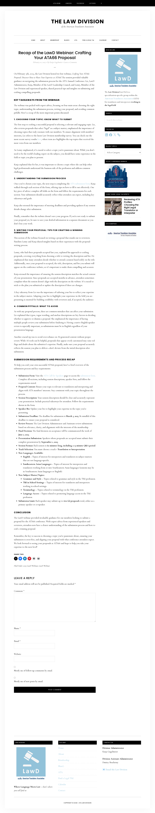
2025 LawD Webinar (30, 566)
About (61, 754)
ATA (60, 772)
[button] (124, 38)
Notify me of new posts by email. (28, 681)
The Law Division (77, 21)
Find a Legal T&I (66, 778)
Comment (19, 591)
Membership (63, 760)
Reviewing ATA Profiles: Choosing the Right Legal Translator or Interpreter (132, 206)
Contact (61, 790)
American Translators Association (119, 98)
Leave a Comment (70, 62)
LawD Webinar (44, 566)
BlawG (61, 766)
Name (17, 628)
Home (61, 748)
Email (17, 641)
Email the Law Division (116, 769)
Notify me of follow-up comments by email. (33, 670)
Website (17, 654)
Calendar (62, 784)
